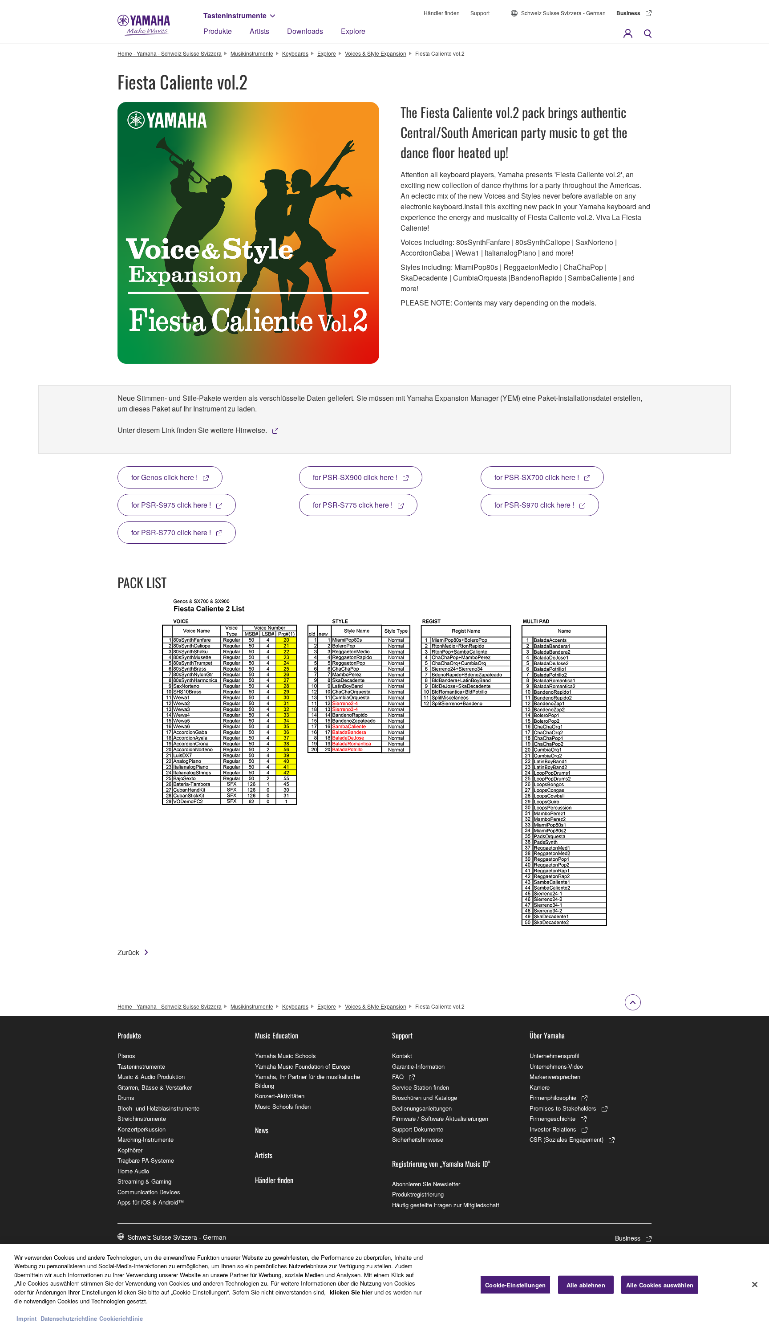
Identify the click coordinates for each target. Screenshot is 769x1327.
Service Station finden (420, 1087)
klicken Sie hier (351, 1292)
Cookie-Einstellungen (515, 1285)
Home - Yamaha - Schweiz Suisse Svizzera (169, 53)
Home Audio (133, 1171)
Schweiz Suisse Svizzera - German (563, 12)
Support (480, 12)
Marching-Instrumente (145, 1139)
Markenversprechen (555, 1076)
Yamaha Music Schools (285, 1055)
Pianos (126, 1055)
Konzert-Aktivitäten (279, 1095)
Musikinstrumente (252, 53)
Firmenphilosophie (553, 1097)
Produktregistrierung (418, 1194)
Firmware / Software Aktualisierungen (440, 1118)
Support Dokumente (417, 1129)
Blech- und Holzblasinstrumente (158, 1108)
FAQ (398, 1076)
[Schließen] (755, 1284)
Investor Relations (553, 1129)
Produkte (217, 31)
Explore (353, 31)
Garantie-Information (418, 1066)
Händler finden (442, 12)
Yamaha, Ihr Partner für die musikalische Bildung (307, 1081)
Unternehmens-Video (556, 1066)
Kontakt (402, 1055)
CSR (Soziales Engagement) (566, 1139)
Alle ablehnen (586, 1285)
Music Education (276, 1035)
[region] (384, 1285)
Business (628, 13)
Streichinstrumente (141, 1118)
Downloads (305, 31)
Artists (259, 31)
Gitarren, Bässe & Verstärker (154, 1087)
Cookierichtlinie (121, 1318)
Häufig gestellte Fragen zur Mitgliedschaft (445, 1205)
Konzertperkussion (141, 1129)
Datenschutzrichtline (68, 1318)
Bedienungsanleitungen (422, 1108)
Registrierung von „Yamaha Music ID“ (441, 1163)
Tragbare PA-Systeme (145, 1160)
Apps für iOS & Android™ (150, 1202)
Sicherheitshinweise (417, 1139)
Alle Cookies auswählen (659, 1285)
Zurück (128, 952)
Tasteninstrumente (235, 15)
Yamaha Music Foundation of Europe (302, 1066)
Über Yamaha (547, 1035)
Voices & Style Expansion (375, 53)
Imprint (26, 1318)
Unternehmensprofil (554, 1055)
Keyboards (295, 53)
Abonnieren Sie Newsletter (426, 1184)
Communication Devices (148, 1192)
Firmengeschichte (552, 1118)
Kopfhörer (129, 1150)
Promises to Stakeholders (563, 1108)
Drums (125, 1097)
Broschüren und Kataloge (424, 1097)
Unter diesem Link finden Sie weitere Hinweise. (192, 430)
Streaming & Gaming (144, 1181)
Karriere (540, 1087)
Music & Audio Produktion (151, 1076)
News (261, 1130)
